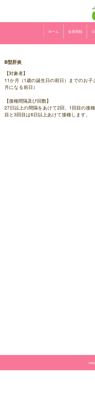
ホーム (53, 31)
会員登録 (75, 31)
